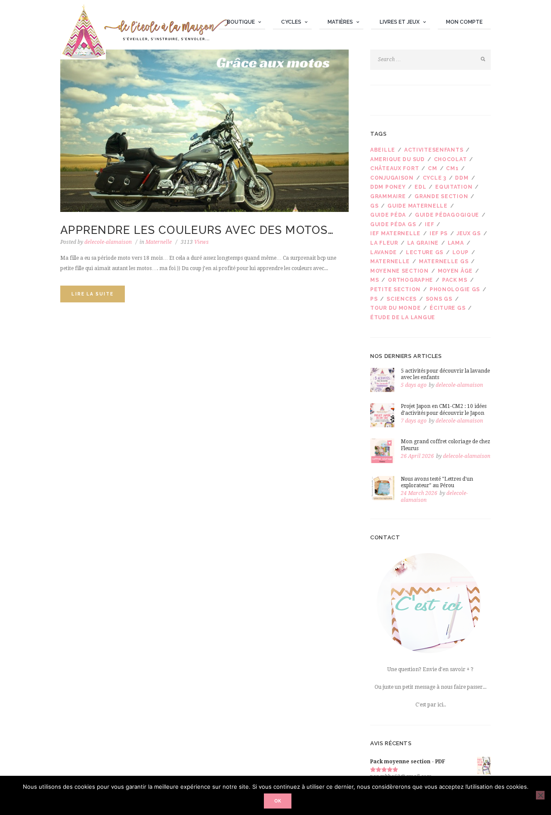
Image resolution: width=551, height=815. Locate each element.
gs (374, 206)
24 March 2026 (419, 493)
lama (456, 243)
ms (374, 280)
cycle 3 (434, 178)
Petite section (395, 289)
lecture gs (424, 252)
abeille (382, 150)
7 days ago (414, 421)
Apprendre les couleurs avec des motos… (197, 230)
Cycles (291, 22)
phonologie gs (455, 289)
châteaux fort (394, 168)
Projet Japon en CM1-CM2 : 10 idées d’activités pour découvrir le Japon (443, 409)
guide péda (388, 215)
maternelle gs (443, 261)
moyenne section (399, 271)
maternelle (390, 261)
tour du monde (395, 308)
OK (277, 800)
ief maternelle (395, 233)
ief (429, 224)
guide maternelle (417, 206)
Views (195, 242)
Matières (340, 22)
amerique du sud (397, 159)
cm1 (452, 168)
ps (374, 299)
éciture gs (447, 308)
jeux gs (469, 233)
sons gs (439, 299)
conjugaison (392, 178)
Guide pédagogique (447, 215)
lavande (383, 252)
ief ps (439, 233)
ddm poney (388, 187)
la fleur (384, 243)
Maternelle (158, 242)
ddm (461, 178)
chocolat (450, 159)
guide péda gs (393, 224)
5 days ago (414, 385)
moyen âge (455, 271)
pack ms (454, 280)
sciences (402, 299)
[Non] (540, 795)
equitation (453, 187)
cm (432, 168)
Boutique (241, 22)
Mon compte (464, 22)
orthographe (410, 280)
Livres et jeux (400, 22)
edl (420, 187)
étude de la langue (402, 317)
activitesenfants (434, 150)
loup (460, 252)
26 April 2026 (417, 456)
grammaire (388, 196)
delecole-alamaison (108, 242)
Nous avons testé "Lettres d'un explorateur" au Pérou (437, 482)
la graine (423, 243)
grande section (441, 196)
